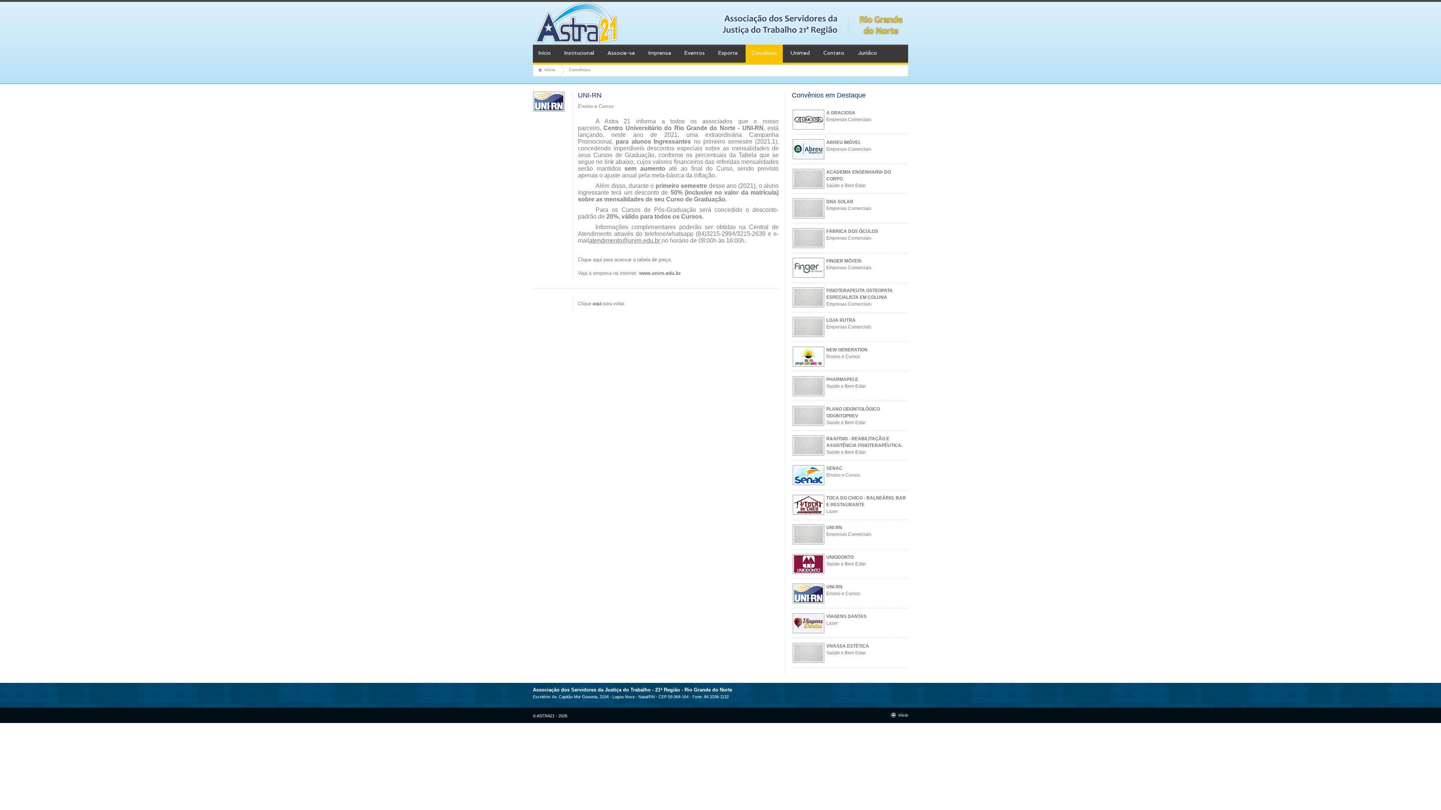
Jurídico (867, 53)
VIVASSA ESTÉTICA (847, 646)
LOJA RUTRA (841, 320)
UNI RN (834, 527)
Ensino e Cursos (843, 356)
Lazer (832, 511)
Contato (833, 53)
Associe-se (621, 53)
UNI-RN (834, 587)
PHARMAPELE (842, 379)
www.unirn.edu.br (660, 273)
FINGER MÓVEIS (844, 261)
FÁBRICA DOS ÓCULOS (852, 231)
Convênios (764, 53)
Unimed (800, 53)
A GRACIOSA (840, 113)
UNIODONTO (840, 557)
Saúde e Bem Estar (846, 185)
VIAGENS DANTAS (846, 616)
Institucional (579, 53)
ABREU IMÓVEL (843, 142)
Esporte (728, 53)
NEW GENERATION (847, 349)
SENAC (834, 468)
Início (544, 53)
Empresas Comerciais (848, 119)
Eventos (694, 53)
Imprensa (659, 53)
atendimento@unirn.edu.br (624, 240)
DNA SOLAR (839, 201)
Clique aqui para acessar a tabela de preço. (625, 259)
